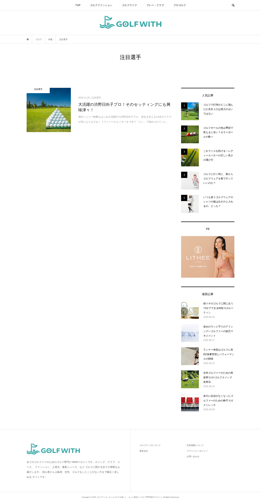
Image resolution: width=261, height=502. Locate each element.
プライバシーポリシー (197, 451)
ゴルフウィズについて (150, 445)
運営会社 (143, 451)
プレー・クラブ (155, 5)
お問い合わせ (193, 456)
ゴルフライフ (129, 5)
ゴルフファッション (101, 5)
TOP (77, 5)
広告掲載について (195, 445)
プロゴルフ (179, 5)
